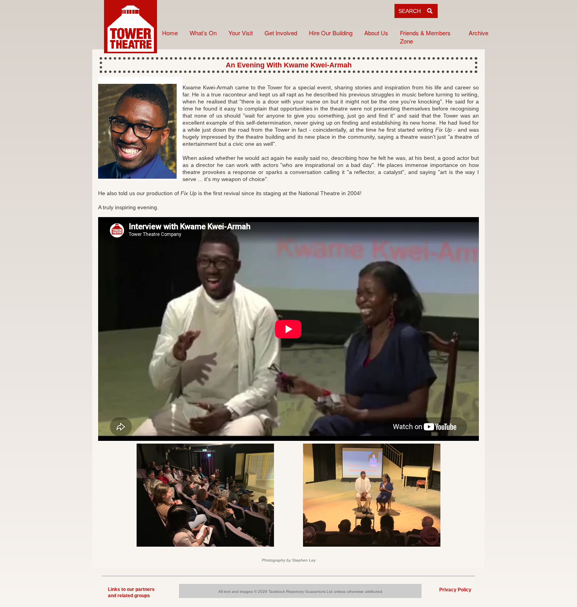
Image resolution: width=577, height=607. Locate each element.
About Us (376, 33)
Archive (478, 33)
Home (170, 33)
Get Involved (281, 33)
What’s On (203, 33)
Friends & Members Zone (425, 37)
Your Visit (240, 33)
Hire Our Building (330, 33)
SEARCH (412, 11)
